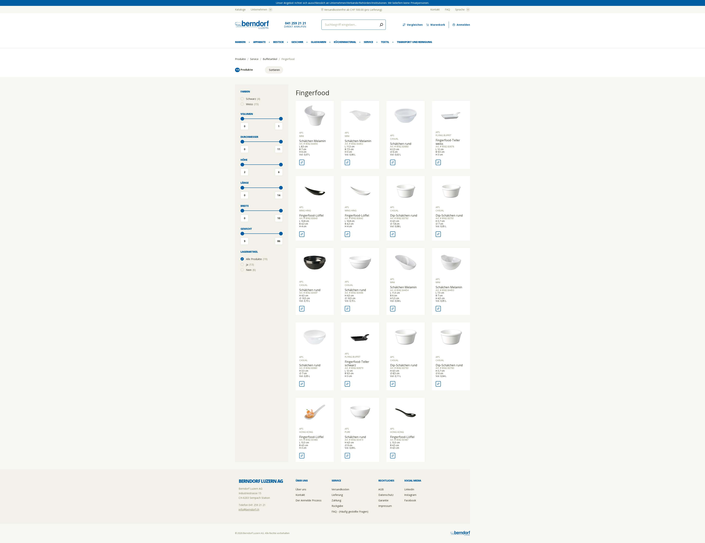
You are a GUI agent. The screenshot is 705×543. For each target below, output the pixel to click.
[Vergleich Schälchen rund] (392, 162)
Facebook (410, 500)
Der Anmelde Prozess (308, 500)
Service (368, 42)
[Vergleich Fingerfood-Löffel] (301, 234)
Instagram (410, 495)
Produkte (240, 59)
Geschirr (297, 42)
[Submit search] (381, 25)
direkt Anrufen (295, 24)
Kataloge (240, 9)
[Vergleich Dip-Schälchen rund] (392, 234)
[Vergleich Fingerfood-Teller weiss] (438, 162)
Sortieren (274, 70)
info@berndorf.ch (249, 509)
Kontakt (435, 9)
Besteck (278, 42)
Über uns (301, 489)
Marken (240, 42)
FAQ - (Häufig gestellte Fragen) (350, 511)
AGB (381, 489)
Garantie (383, 500)
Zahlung (336, 500)
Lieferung (337, 495)
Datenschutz (385, 495)
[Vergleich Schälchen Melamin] (301, 162)
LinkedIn (409, 489)
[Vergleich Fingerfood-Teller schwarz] (347, 384)
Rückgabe (337, 506)
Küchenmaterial (345, 42)
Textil (385, 42)
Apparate (259, 42)
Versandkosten (340, 489)
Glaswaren (318, 42)
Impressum (385, 506)
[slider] (242, 119)
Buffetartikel (270, 59)
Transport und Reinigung (414, 42)
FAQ (447, 9)
